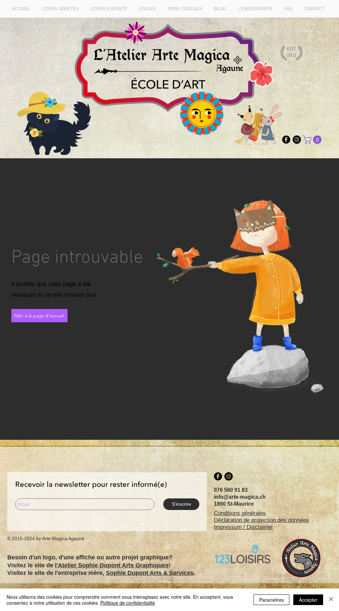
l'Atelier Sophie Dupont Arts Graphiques (112, 565)
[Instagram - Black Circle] (297, 139)
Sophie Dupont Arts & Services (150, 573)
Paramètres (271, 599)
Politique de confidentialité (127, 602)
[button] (313, 139)
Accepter (308, 599)
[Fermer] (331, 600)
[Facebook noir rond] (286, 139)
